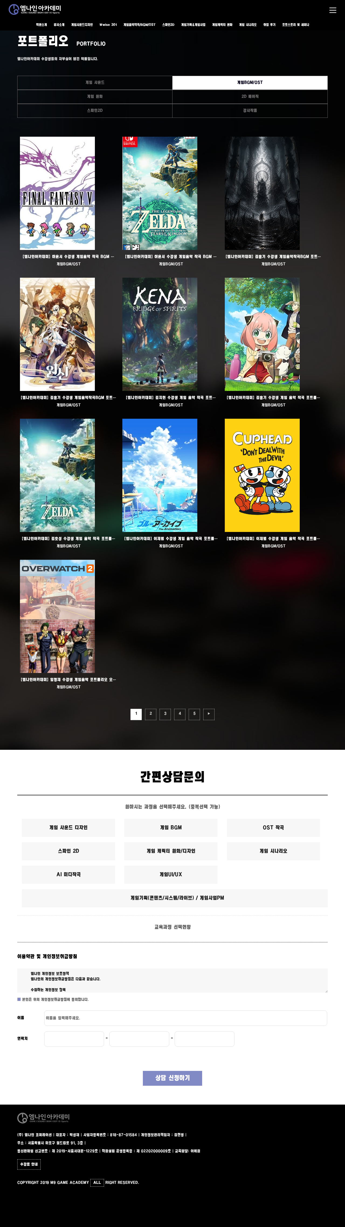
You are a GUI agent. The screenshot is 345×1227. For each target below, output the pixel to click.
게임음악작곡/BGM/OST (139, 25)
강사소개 (59, 25)
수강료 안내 (29, 1164)
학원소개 (41, 25)
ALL (97, 1182)
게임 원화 (95, 96)
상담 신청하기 (172, 1078)
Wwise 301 (108, 25)
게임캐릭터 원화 (222, 25)
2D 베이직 (250, 96)
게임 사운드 (95, 82)
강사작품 (250, 111)
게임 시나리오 (248, 25)
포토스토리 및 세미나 (295, 25)
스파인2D (168, 25)
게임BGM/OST (250, 82)
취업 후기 (269, 25)
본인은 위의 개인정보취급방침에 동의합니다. (55, 999)
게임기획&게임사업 (193, 25)
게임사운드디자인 (82, 25)
